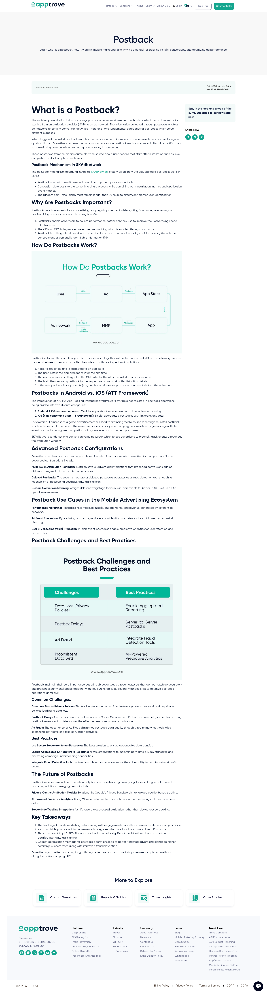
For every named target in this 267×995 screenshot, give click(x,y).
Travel (116, 933)
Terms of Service (209, 985)
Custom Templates (63, 897)
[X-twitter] (34, 952)
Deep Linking (79, 933)
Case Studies (212, 897)
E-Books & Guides (185, 946)
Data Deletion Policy (151, 956)
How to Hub (181, 960)
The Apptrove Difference (222, 946)
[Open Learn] (154, 6)
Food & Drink (120, 946)
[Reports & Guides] (92, 898)
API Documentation (220, 937)
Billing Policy (161, 985)
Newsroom (146, 937)
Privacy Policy (184, 985)
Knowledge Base (184, 951)
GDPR (230, 985)
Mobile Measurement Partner (225, 970)
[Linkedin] (21, 952)
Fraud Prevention (81, 942)
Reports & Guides (113, 897)
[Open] (191, 6)
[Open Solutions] (132, 6)
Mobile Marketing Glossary (189, 937)
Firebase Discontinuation (223, 951)
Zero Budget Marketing (222, 942)
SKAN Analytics (80, 937)
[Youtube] (47, 952)
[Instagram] (41, 952)
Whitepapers (182, 956)
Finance (117, 937)
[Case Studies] (194, 898)
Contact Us (146, 942)
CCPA (244, 985)
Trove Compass (218, 933)
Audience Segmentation (85, 946)
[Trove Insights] (143, 898)
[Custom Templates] (41, 898)
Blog (177, 933)
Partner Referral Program (223, 956)
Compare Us (147, 946)
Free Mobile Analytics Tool (86, 956)
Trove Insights (161, 897)
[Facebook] (28, 952)
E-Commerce (120, 951)
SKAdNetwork (99, 171)
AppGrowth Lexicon (220, 960)
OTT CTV (118, 942)
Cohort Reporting (81, 951)
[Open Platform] (116, 6)
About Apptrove (149, 933)
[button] (188, 137)
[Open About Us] (169, 6)
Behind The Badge (150, 951)
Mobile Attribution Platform (224, 965)
